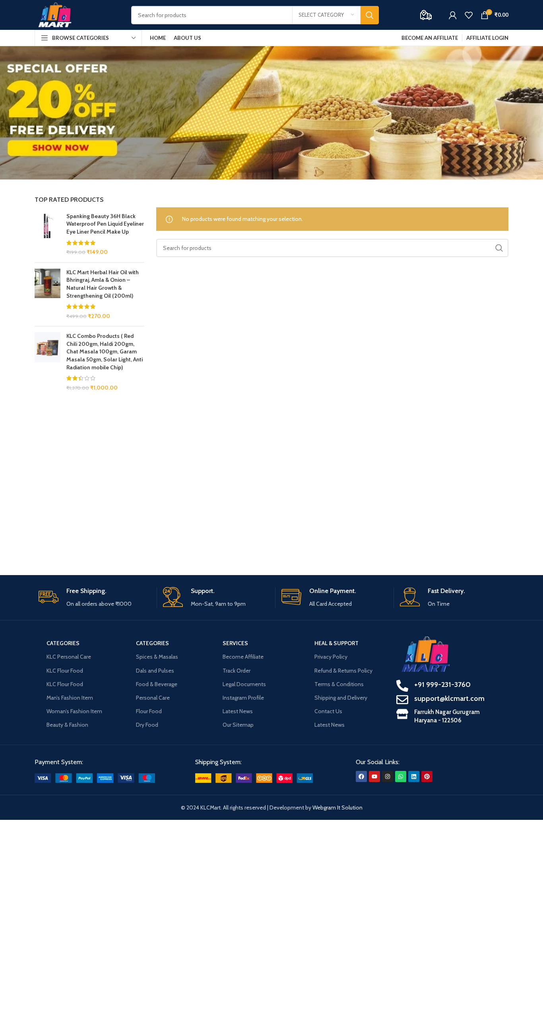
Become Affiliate (243, 656)
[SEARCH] (370, 15)
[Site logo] (55, 14)
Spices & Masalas (157, 656)
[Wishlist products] (469, 15)
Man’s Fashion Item (70, 697)
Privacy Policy (330, 656)
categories (63, 643)
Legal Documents (244, 684)
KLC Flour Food (65, 670)
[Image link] (95, 777)
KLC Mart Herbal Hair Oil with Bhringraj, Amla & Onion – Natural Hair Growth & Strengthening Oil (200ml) (102, 284)
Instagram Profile (243, 697)
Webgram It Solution (337, 807)
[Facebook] (361, 776)
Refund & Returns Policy (343, 670)
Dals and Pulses (155, 670)
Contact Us (328, 711)
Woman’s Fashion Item (74, 711)
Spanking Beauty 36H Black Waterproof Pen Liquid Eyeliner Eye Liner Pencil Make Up (105, 224)
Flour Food (149, 711)
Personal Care (153, 697)
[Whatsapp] (400, 776)
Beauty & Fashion (67, 724)
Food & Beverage (156, 684)
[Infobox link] (95, 597)
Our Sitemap (238, 724)
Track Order (236, 670)
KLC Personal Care (69, 656)
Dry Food (147, 724)
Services (235, 643)
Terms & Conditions (339, 684)
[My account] (453, 15)
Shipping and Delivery (340, 697)
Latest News (238, 711)
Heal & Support (336, 643)
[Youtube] (374, 776)
